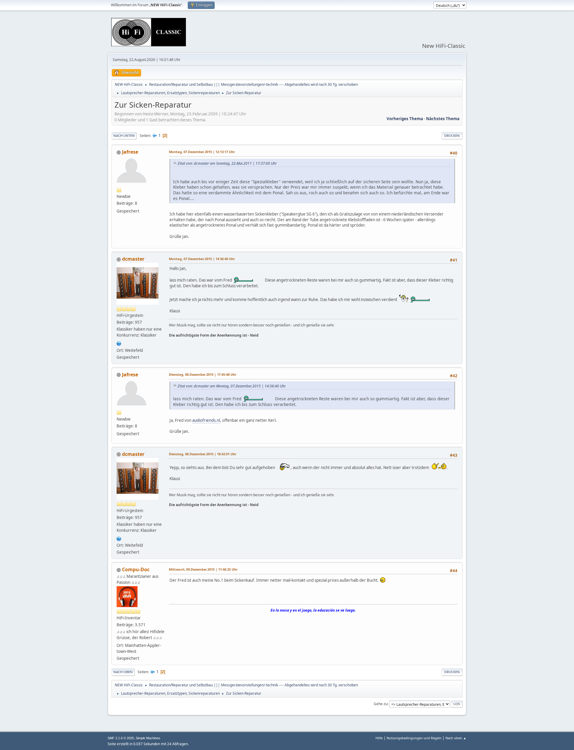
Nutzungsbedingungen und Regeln (414, 738)
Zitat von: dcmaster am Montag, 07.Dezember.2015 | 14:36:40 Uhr (232, 386)
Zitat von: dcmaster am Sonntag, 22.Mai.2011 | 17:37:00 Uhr (227, 163)
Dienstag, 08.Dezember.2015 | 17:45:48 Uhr (202, 374)
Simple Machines (148, 738)
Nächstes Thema (442, 118)
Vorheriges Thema (405, 118)
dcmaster (133, 259)
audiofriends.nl (206, 420)
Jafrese (130, 152)
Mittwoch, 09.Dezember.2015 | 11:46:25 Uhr (203, 569)
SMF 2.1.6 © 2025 (121, 738)
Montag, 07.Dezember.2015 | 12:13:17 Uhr (202, 151)
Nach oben (123, 672)
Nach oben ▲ (455, 738)
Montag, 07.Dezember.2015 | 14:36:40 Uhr (202, 258)
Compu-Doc (135, 569)
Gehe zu (380, 703)
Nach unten (124, 135)
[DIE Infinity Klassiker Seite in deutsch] (119, 343)
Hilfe (379, 738)
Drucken (452, 135)
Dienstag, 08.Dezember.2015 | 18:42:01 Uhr (202, 454)
